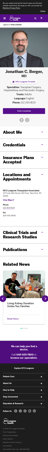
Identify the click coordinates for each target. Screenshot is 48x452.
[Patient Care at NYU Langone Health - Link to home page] (15, 18)
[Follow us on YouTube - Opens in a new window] (29, 410)
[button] (42, 11)
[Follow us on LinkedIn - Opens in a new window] (34, 410)
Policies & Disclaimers (10, 435)
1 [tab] (21, 328)
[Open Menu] (4, 18)
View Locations (24, 111)
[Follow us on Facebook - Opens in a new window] (15, 410)
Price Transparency (9, 432)
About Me (12, 132)
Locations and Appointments (17, 177)
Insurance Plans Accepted (18, 159)
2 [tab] (23, 328)
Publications (15, 249)
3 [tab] (24, 328)
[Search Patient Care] (35, 18)
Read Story (13, 319)
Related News (16, 264)
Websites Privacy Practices (12, 442)
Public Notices (8, 439)
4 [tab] (26, 328)
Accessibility (7, 446)
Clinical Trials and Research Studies (20, 234)
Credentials (14, 145)
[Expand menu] (41, 377)
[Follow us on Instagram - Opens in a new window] (25, 410)
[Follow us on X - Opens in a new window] (20, 410)
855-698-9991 (25, 449)
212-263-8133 (28, 102)
